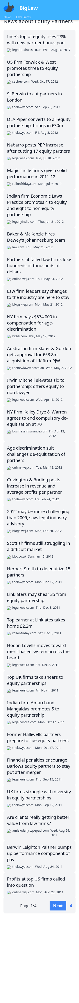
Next (58, 905)
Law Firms (23, 17)
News (8, 17)
